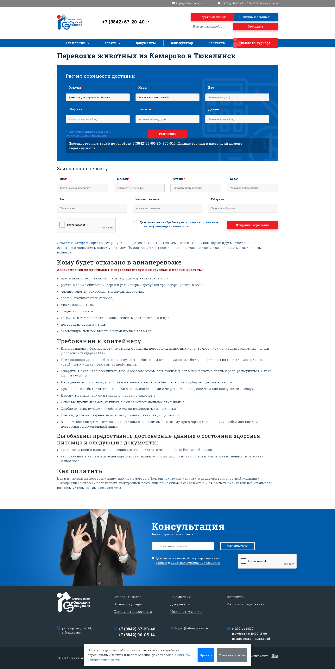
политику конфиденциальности (164, 226)
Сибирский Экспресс (74, 243)
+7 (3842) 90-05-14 (137, 634)
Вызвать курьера (255, 43)
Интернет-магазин (186, 611)
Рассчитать (167, 134)
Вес (212, 87)
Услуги (111, 43)
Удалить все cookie (232, 655)
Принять (206, 655)
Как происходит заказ (245, 604)
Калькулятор (182, 43)
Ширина (77, 109)
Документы (146, 43)
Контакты (217, 43)
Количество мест (148, 199)
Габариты (218, 199)
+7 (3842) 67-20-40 (137, 629)
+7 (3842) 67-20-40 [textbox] (123, 21)
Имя (63, 179)
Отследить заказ (128, 597)
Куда (143, 87)
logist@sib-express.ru (189, 3)
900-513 (169, 143)
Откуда (76, 87)
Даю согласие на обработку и (179, 224)
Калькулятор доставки (133, 611)
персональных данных (198, 222)
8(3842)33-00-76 (147, 143)
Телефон (123, 179)
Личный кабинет (256, 17)
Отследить (256, 26)
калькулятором (109, 488)
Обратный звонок (212, 17)
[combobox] (126, 21)
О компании (75, 43)
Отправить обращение (252, 225)
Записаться (237, 546)
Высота (145, 109)
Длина (214, 109)
